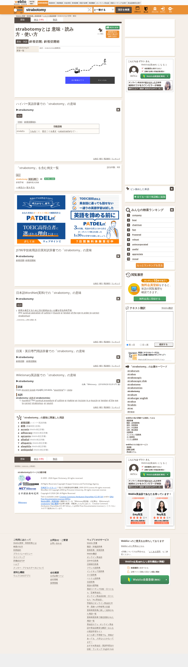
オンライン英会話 (102, 3)
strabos (131, 374)
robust (135, 239)
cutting (47, 312)
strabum (132, 395)
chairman (137, 225)
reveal (135, 259)
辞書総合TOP (19, 560)
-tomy (69, 390)
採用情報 (54, 583)
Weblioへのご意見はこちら (132, 546)
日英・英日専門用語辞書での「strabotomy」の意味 (50, 351)
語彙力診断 (131, 450)
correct (95, 312)
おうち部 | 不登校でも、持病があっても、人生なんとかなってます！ (100, 638)
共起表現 (67, 3)
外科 (20, 121)
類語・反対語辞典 (133, 423)
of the (74, 312)
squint (50, 403)
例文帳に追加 (49, 179)
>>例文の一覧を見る (25, 187)
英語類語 (60, 3)
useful (135, 249)
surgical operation (32, 312)
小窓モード (137, 11)
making (70, 400)
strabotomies (134, 388)
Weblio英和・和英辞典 (50, 501)
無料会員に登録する (149, 298)
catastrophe (64, 131)
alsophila (26, 446)
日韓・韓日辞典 (132, 430)
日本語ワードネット (49, 487)
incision (82, 400)
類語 (55, 19)
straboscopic (134, 377)
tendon (66, 312)
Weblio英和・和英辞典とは (25, 543)
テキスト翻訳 (138, 308)
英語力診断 (83, 3)
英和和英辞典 (43, 3)
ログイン (162, 11)
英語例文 (52, 3)
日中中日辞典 (92, 560)
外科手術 (68, 310)
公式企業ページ (57, 576)
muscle (56, 312)
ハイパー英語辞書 (49, 16)
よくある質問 (154, 551)
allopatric (26, 442)
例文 (36, 19)
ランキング (115, 159)
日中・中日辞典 (132, 428)
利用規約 (17, 550)
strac (130, 408)
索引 (101, 159)
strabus (131, 401)
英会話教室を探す (134, 3)
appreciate (137, 254)
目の (41, 310)
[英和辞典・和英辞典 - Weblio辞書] (20, 1)
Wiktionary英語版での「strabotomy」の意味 (46, 375)
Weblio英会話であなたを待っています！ (149, 494)
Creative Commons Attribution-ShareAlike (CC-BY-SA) (81, 496)
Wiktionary (22, 502)
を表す (53, 131)
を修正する (27, 310)
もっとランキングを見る (150, 265)
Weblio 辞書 (20, 16)
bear (134, 220)
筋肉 (45, 310)
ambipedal (27, 449)
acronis (25, 429)
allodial (25, 439)
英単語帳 (75, 3)
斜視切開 (28, 121)
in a (88, 400)
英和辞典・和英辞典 (34, 16)
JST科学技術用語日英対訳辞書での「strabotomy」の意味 (54, 250)
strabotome (134, 384)
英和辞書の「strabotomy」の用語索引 (25, 466)
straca (130, 411)
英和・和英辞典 (132, 425)
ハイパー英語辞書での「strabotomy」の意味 (46, 104)
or (62, 312)
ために (36, 310)
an (76, 400)
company (137, 215)
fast (134, 230)
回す (44, 131)
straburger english (137, 398)
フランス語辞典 (93, 567)
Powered (136, 235)
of (42, 312)
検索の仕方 (18, 546)
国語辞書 (130, 420)
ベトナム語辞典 (132, 439)
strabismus (23, 315)
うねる (33, 131)
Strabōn (131, 405)
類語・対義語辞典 (94, 546)
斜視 (20, 310)
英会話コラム (131, 452)
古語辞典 (130, 432)
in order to (86, 312)
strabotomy (45, 503)
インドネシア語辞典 (134, 435)
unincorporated (140, 244)
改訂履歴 (54, 503)
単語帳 (129, 447)
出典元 (96, 159)
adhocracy (26, 432)
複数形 (32, 397)
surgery (26, 400)
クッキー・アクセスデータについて (28, 567)
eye (79, 312)
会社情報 (54, 579)
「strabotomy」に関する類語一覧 (26, 320)
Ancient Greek (28, 390)
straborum (133, 371)
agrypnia (26, 436)
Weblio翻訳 (167, 308)
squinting (58, 390)
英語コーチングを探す (118, 3)
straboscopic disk (137, 381)
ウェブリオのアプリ (22, 575)
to (23, 403)
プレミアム (155, 11)
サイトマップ (19, 557)
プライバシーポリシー (22, 553)
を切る (60, 310)
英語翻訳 (92, 3)
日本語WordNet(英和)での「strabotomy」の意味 (48, 293)
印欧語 (57, 126)
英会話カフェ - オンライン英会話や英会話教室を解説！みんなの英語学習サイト (100, 628)
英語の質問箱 (92, 585)
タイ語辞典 (131, 437)
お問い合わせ (56, 543)
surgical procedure (44, 400)
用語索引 (107, 159)
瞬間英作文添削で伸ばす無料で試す (112, 34)
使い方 (146, 12)
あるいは (51, 310)
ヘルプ (16, 564)
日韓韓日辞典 (92, 564)
